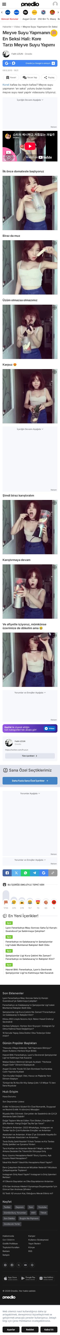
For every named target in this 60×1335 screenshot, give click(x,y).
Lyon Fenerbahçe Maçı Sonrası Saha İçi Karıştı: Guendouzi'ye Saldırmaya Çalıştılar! (31, 929)
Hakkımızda (8, 1236)
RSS (30, 1251)
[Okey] (16, 12)
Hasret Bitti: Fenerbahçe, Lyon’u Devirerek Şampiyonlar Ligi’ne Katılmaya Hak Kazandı (29, 971)
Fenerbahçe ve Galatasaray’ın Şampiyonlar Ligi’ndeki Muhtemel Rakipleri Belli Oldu (29, 943)
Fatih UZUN (22, 54)
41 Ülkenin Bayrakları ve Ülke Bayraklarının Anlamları (28, 1181)
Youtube (42, 1207)
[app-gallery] (47, 1278)
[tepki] (6, 902)
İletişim (6, 1255)
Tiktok (43, 1212)
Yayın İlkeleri (34, 1243)
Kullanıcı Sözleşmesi (38, 1239)
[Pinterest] (32, 1265)
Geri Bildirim (9, 1239)
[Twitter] (18, 1265)
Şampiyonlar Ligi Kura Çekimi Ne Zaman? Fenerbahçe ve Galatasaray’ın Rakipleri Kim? (30, 957)
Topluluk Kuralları (11, 1247)
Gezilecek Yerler (12, 1224)
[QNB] (34, 12)
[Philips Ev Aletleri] (7, 12)
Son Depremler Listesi (13, 1101)
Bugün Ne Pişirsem (29, 1218)
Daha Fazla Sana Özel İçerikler (28, 780)
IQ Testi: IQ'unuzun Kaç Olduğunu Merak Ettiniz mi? (28, 1193)
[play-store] (29, 1278)
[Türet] (43, 12)
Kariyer (31, 1236)
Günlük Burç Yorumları (15, 1212)
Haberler (7, 26)
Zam (31, 1207)
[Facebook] (12, 1265)
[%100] (25, 12)
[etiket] (53, 33)
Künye (31, 1247)
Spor (9, 923)
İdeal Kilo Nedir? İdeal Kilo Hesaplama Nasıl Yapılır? (27, 1162)
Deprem (20, 1207)
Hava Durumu (9, 1096)
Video (17, 26)
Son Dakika (9, 1218)
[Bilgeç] (52, 12)
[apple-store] (11, 1278)
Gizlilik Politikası (10, 1243)
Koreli (6, 84)
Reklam (6, 1251)
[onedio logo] (28, 1297)
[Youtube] (25, 1265)
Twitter (7, 1207)
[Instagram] (5, 1265)
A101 (33, 1212)
